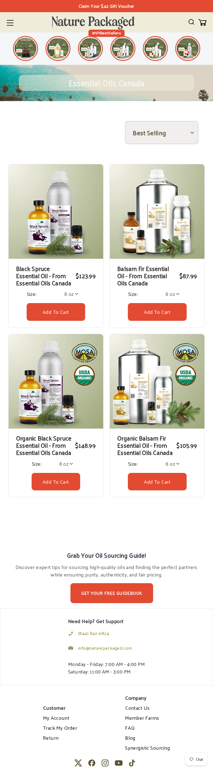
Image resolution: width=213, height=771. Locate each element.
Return (51, 737)
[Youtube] (118, 763)
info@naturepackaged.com (105, 648)
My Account (56, 717)
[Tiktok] (132, 763)
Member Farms (142, 717)
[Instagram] (105, 763)
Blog (130, 737)
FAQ (130, 727)
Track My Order (60, 727)
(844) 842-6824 (93, 633)
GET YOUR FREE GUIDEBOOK (111, 593)
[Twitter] (78, 763)
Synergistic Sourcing (147, 747)
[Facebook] (92, 763)
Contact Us (137, 707)
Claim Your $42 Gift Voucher (106, 6)
